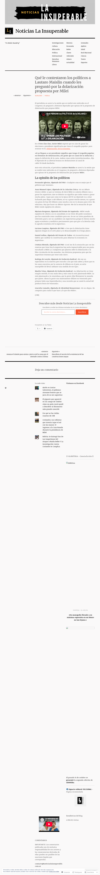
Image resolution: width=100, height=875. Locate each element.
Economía (70, 46)
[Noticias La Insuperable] (50, 12)
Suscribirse (82, 312)
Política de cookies (54, 871)
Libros (54, 64)
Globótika (70, 782)
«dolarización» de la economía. (58, 148)
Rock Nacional (86, 53)
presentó (70, 780)
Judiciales (70, 56)
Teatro (83, 59)
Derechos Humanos (55, 60)
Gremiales (84, 43)
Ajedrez (83, 46)
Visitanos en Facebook (75, 383)
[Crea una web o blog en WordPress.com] (5, 388)
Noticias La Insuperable (41, 31)
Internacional (57, 56)
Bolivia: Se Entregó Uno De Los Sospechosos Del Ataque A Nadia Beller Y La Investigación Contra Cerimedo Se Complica (53, 441)
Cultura (55, 46)
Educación (56, 49)
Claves (69, 53)
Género (69, 59)
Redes (69, 49)
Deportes (84, 62)
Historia (69, 43)
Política (55, 53)
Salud (83, 49)
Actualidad (70, 62)
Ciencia (83, 56)
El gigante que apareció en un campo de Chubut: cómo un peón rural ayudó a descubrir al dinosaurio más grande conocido (53, 404)
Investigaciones (57, 43)
